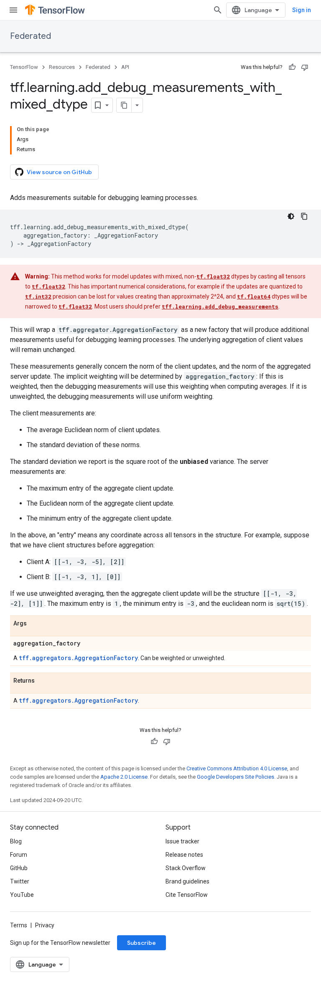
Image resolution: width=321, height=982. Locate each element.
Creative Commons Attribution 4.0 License (236, 768)
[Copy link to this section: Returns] (43, 681)
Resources (62, 67)
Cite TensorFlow (187, 894)
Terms (18, 925)
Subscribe (141, 943)
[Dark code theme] (291, 216)
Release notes (184, 854)
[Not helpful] (304, 67)
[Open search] (218, 10)
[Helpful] (292, 67)
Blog (16, 841)
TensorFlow (24, 67)
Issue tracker (182, 841)
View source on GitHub (59, 172)
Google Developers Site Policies (235, 777)
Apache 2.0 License (124, 777)
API (125, 67)
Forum (18, 854)
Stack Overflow (186, 868)
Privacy (44, 925)
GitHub (19, 868)
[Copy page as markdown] (124, 105)
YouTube (22, 894)
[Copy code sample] (304, 216)
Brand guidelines (187, 881)
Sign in (301, 10)
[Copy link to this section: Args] (35, 624)
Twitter (19, 881)
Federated (30, 36)
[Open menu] (13, 10)
